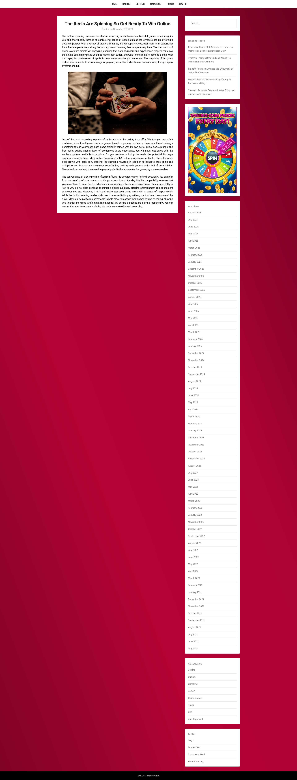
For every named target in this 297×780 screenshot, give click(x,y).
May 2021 (193, 648)
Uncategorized (195, 719)
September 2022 (196, 536)
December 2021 (196, 599)
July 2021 (193, 634)
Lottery (191, 691)
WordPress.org (195, 761)
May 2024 (193, 402)
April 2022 (193, 571)
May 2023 (193, 486)
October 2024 (195, 367)
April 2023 (193, 493)
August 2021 (194, 627)
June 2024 (193, 395)
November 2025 (196, 276)
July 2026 (193, 219)
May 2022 (193, 564)
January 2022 (195, 592)
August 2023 (194, 465)
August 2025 (194, 297)
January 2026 (195, 261)
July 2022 (193, 550)
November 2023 (196, 444)
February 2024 (195, 423)
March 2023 (194, 501)
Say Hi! (182, 4)
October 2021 (195, 613)
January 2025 (195, 346)
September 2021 (196, 620)
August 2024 (194, 381)
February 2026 (195, 254)
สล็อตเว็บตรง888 (113, 158)
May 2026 (193, 233)
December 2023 (196, 437)
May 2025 (193, 318)
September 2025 (196, 290)
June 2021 (193, 641)
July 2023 (193, 472)
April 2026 (193, 240)
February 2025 (195, 339)
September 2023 (196, 458)
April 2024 (193, 409)
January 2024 (195, 430)
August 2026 (194, 212)
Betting (140, 4)
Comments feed (196, 754)
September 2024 (196, 374)
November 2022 (196, 522)
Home (114, 4)
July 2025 (193, 304)
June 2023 (193, 479)
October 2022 (195, 529)
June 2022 (193, 557)
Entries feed (194, 747)
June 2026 (193, 226)
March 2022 (194, 578)
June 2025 (193, 311)
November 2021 (196, 606)
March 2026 (194, 247)
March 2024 (194, 416)
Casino (126, 4)
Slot (190, 712)
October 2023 (195, 451)
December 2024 (196, 353)
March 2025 (194, 332)
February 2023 (195, 508)
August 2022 (194, 543)
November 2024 (196, 360)
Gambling (155, 4)
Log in (191, 740)
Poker (170, 4)
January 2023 (195, 514)
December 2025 (196, 268)
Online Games (195, 698)
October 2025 (195, 283)
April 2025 (193, 325)
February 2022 (195, 585)
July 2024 (193, 388)
